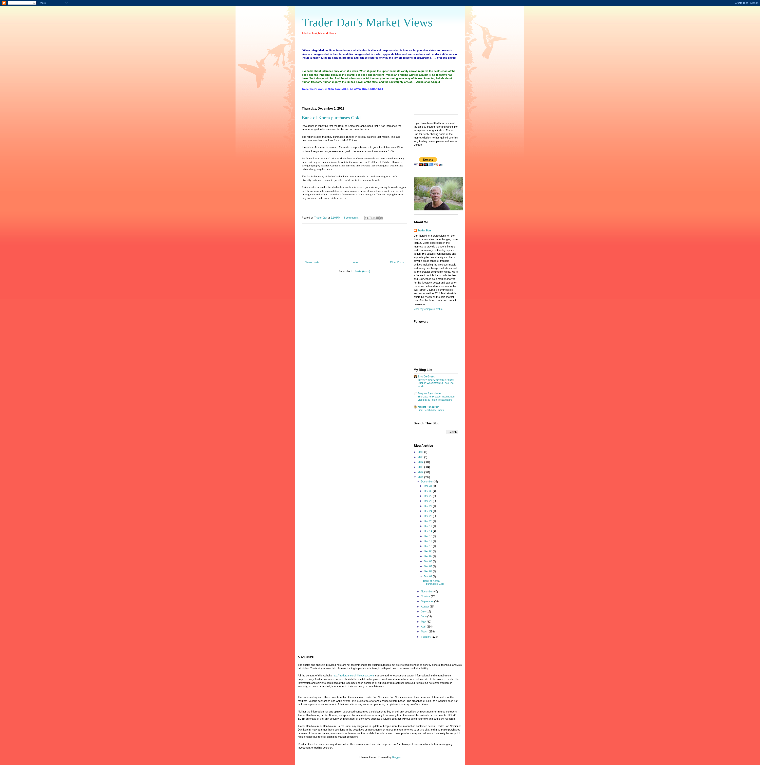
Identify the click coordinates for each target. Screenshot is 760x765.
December (427, 481)
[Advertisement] (354, 240)
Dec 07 (428, 556)
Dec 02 (428, 571)
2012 (421, 472)
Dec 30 (428, 491)
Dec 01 (428, 576)
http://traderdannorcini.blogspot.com (353, 675)
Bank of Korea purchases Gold (331, 117)
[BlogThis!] (370, 218)
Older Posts (397, 262)
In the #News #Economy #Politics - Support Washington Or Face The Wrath (436, 383)
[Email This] (366, 218)
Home (355, 262)
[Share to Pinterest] (381, 218)
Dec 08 (428, 551)
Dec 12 (428, 541)
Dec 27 (428, 506)
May (424, 621)
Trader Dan (424, 230)
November (427, 591)
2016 (421, 452)
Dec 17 (428, 526)
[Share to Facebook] (378, 218)
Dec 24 (428, 511)
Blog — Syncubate (429, 393)
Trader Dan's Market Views (367, 22)
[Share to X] (374, 218)
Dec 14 (428, 531)
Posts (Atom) (362, 271)
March (425, 631)
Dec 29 (428, 496)
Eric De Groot (426, 376)
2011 (421, 477)
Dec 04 (428, 566)
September (427, 601)
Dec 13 (428, 536)
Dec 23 (428, 516)
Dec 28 (428, 500)
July (424, 611)
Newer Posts (312, 262)
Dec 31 (428, 485)
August (425, 606)
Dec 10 (428, 546)
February (426, 636)
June (424, 616)
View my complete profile (428, 309)
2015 (421, 457)
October (426, 596)
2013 (421, 467)
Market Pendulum (428, 406)
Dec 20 (428, 521)
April (424, 626)
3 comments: (351, 217)
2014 (421, 462)
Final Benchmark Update (431, 410)
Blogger (396, 757)
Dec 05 (428, 561)
